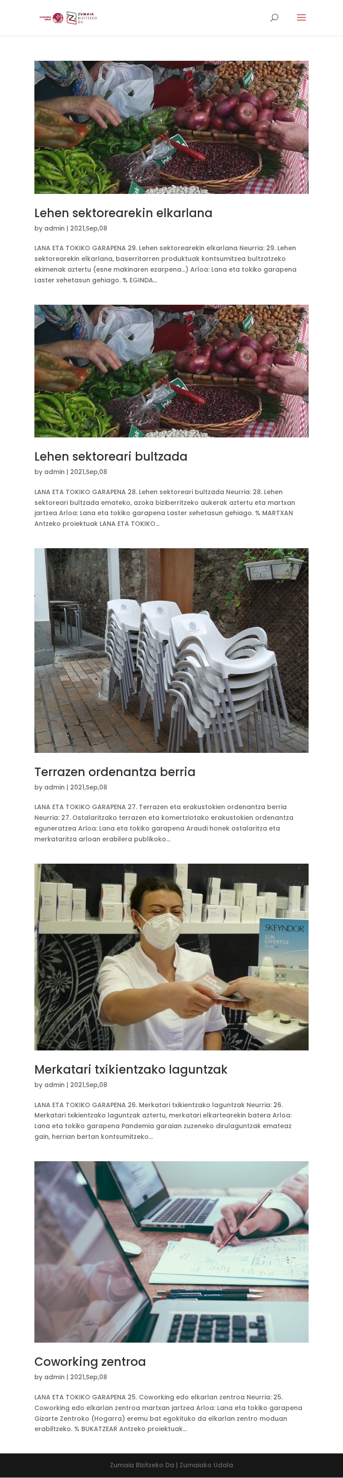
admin (54, 228)
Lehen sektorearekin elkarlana (123, 213)
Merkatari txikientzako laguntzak (131, 1070)
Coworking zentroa (90, 1362)
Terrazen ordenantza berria (115, 772)
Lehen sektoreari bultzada (111, 457)
